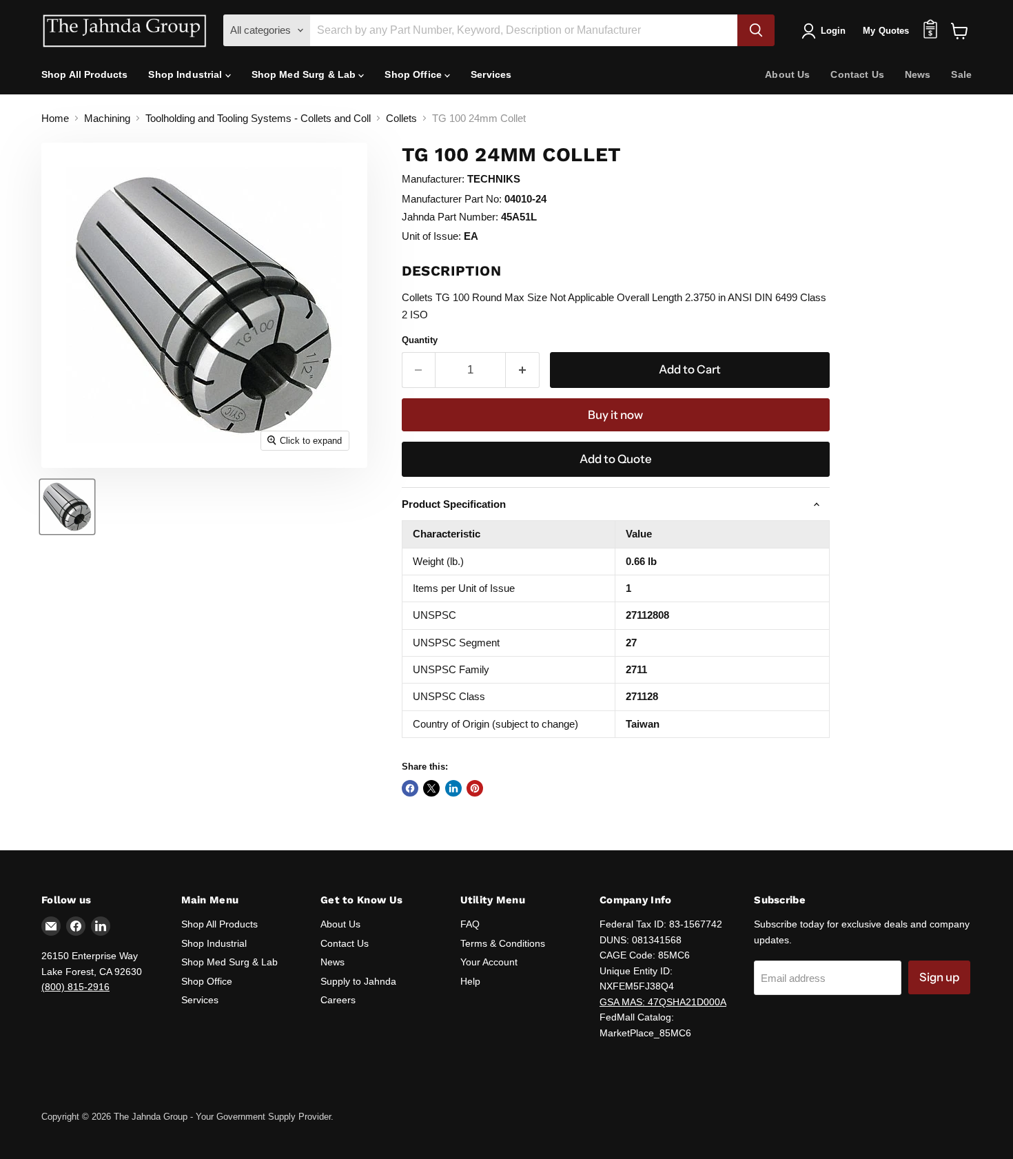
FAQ (470, 924)
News (918, 74)
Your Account (489, 961)
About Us (787, 74)
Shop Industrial (186, 74)
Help (470, 981)
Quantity (420, 340)
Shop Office (414, 74)
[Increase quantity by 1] (523, 369)
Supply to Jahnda (358, 981)
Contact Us (856, 74)
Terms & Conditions (502, 943)
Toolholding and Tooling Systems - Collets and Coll (258, 118)
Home (55, 118)
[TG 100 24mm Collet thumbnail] (67, 507)
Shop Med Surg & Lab (305, 74)
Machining (107, 118)
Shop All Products (84, 74)
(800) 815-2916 (75, 986)
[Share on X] (431, 788)
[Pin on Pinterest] (475, 788)
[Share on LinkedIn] (453, 788)
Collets (401, 118)
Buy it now (615, 415)
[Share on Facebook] (410, 788)
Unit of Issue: (431, 236)
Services (491, 74)
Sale (961, 74)
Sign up (939, 977)
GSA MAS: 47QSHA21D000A (663, 1001)
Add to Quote (616, 459)
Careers (338, 999)
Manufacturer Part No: (452, 199)
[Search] (756, 30)
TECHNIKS (493, 179)
